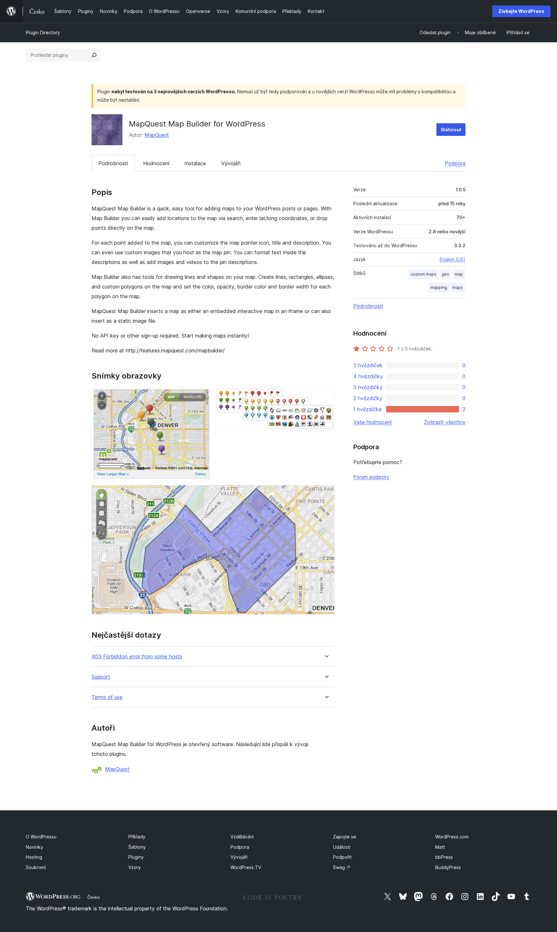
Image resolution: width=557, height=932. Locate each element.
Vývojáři (230, 163)
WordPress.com (452, 836)
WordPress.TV (245, 867)
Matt (440, 847)
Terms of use (107, 697)
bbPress (444, 857)
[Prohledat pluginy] (94, 55)
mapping (438, 287)
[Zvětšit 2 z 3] (326, 396)
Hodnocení (156, 163)
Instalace (195, 163)
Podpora (455, 163)
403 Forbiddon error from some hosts (137, 656)
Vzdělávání (242, 836)
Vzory (134, 867)
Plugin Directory (43, 32)
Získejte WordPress (521, 11)
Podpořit (342, 857)
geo (445, 274)
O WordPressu (41, 836)
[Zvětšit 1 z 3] (202, 396)
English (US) (452, 259)
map (458, 274)
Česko (93, 897)
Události (341, 847)
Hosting (34, 857)
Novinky (34, 847)
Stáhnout (451, 129)
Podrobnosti (113, 163)
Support (101, 677)
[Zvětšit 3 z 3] (326, 494)
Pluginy (136, 857)
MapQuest (156, 135)
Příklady (136, 836)
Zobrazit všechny (444, 422)
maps (457, 287)
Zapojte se (344, 836)
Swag (341, 867)
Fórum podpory (371, 477)
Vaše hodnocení (372, 422)
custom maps (423, 274)
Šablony (137, 847)
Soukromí (36, 867)
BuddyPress (448, 867)
